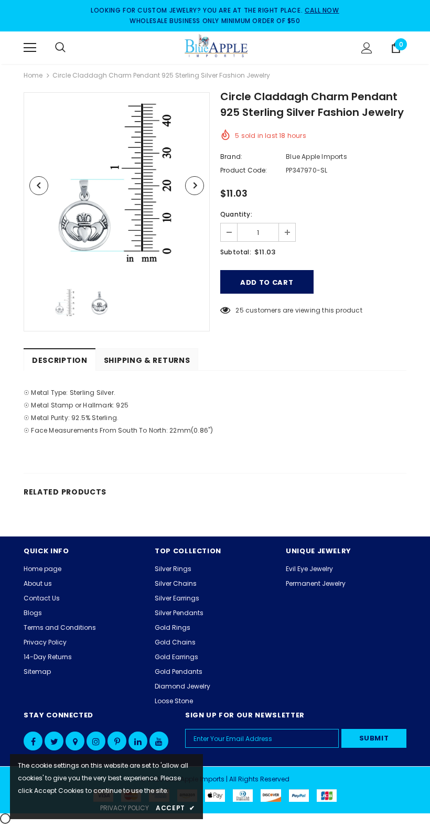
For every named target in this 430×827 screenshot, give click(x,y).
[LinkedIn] (137, 741)
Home (33, 75)
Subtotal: (235, 252)
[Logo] (216, 47)
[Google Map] (75, 741)
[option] (116, 185)
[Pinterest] (117, 741)
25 (239, 310)
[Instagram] (96, 741)
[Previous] (38, 185)
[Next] (194, 185)
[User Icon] (366, 47)
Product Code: (243, 170)
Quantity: (236, 214)
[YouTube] (158, 741)
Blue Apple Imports (316, 156)
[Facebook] (33, 741)
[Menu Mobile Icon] (30, 47)
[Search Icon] (71, 47)
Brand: (231, 156)
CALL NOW (322, 10)
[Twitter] (54, 741)
